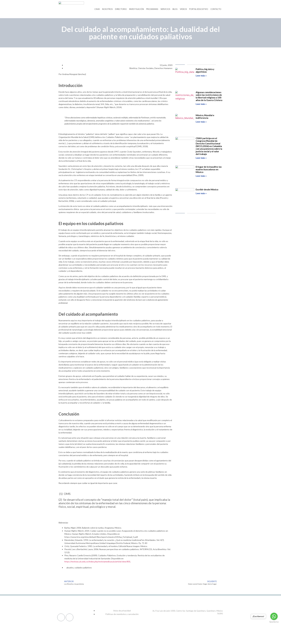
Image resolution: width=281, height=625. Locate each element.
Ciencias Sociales (146, 68)
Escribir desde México (207, 189)
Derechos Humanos (163, 68)
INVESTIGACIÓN (136, 9)
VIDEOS (183, 9)
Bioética (133, 68)
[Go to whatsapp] (274, 616)
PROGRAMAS (152, 9)
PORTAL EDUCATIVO (198, 9)
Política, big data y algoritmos (205, 70)
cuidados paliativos (83, 567)
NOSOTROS (107, 9)
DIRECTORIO (121, 9)
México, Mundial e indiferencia (205, 116)
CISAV (97, 9)
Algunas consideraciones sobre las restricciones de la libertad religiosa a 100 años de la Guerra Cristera (209, 96)
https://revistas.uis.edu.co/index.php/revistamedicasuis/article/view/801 (97, 561)
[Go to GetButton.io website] (274, 622)
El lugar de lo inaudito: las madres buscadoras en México (209, 169)
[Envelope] (69, 617)
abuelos (70, 567)
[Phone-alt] (61, 617)
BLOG (175, 9)
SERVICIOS (165, 9)
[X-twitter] (81, 606)
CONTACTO (215, 9)
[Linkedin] (74, 606)
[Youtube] (88, 606)
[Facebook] (60, 606)
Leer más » (201, 75)
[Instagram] (67, 606)
